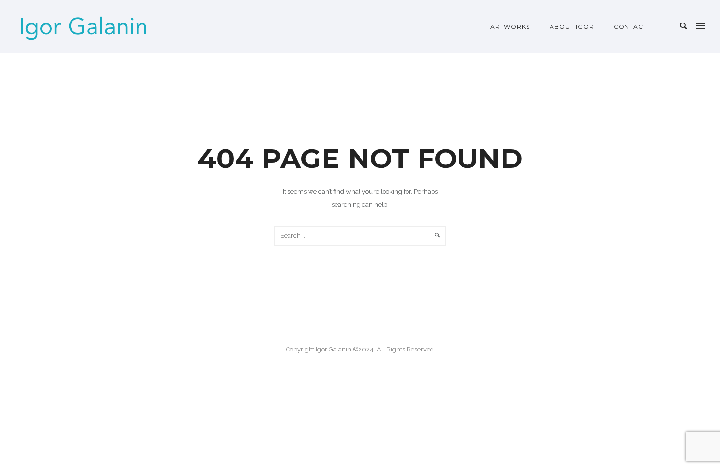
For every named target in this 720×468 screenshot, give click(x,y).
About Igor (572, 26)
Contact (630, 26)
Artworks (510, 26)
